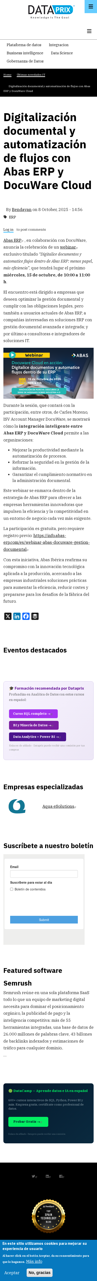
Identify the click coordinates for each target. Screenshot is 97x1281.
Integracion (59, 45)
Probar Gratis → (26, 1122)
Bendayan (22, 209)
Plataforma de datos (24, 45)
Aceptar (11, 1272)
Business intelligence (25, 53)
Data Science (62, 53)
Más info (34, 1261)
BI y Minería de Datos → (32, 725)
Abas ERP (12, 240)
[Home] (50, 11)
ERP (12, 217)
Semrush (17, 983)
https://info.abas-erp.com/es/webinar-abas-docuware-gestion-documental (46, 542)
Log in (8, 230)
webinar (68, 247)
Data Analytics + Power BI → (36, 737)
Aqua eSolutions (58, 806)
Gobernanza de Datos (25, 61)
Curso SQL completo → (32, 714)
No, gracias (40, 1272)
